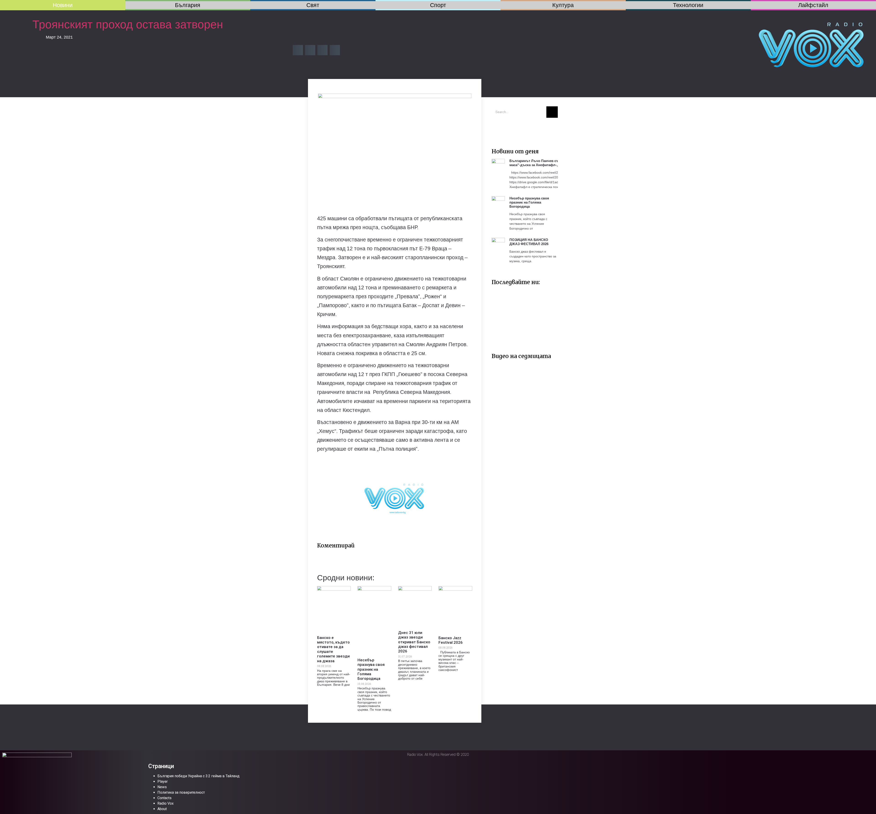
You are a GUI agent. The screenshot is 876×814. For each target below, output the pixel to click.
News (162, 787)
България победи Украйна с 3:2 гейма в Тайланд (198, 776)
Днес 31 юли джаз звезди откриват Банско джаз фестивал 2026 (414, 642)
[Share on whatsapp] (335, 50)
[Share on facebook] (298, 50)
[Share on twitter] (310, 50)
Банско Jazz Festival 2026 (450, 640)
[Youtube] (511, 128)
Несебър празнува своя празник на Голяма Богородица (371, 669)
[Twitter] (497, 128)
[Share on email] (322, 50)
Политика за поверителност (181, 792)
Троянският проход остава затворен (127, 24)
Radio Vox (165, 803)
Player (162, 781)
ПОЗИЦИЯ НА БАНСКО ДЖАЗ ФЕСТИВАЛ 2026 (528, 242)
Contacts (164, 798)
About (162, 809)
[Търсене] (552, 112)
